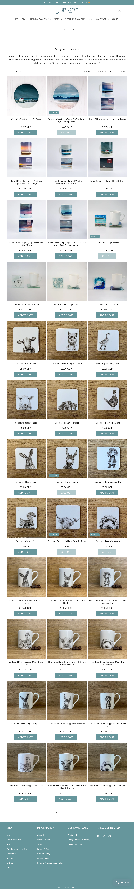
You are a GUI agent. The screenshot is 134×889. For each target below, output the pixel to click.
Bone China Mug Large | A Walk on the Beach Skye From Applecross (67, 243)
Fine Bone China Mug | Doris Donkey (67, 724)
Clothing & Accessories (17, 849)
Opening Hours (44, 840)
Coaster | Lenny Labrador (67, 423)
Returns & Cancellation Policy (50, 863)
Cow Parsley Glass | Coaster (26, 304)
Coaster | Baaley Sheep (26, 423)
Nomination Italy (14, 840)
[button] (9, 11)
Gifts (9, 844)
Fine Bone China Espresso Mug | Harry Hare (26, 601)
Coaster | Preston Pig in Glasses (67, 363)
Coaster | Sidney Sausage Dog (108, 482)
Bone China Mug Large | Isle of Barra (108, 181)
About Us (41, 835)
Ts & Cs (40, 844)
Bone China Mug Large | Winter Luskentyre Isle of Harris (67, 182)
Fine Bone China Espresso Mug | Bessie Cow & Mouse (67, 663)
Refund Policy (43, 858)
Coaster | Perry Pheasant (108, 423)
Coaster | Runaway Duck (107, 363)
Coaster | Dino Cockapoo (108, 541)
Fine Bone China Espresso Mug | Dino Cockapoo (108, 663)
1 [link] (49, 812)
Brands (10, 858)
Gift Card (11, 863)
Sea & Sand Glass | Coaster (67, 304)
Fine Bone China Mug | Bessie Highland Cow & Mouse (67, 786)
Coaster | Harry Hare (26, 482)
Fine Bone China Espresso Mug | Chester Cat (26, 663)
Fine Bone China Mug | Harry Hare (26, 724)
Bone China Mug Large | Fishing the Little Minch (26, 243)
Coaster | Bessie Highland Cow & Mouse (67, 541)
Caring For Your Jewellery (79, 840)
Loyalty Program (75, 844)
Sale (8, 867)
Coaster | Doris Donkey (67, 482)
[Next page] (85, 812)
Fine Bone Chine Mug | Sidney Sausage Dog (108, 725)
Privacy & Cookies (45, 849)
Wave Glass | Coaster (107, 304)
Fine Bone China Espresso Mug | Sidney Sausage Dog (108, 601)
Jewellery (11, 835)
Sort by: (86, 71)
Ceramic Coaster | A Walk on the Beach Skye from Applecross (67, 120)
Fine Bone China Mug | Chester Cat (26, 785)
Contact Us (73, 835)
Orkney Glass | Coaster (108, 242)
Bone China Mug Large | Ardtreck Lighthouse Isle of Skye (26, 182)
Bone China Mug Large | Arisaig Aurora (107, 119)
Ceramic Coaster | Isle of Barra (26, 119)
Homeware (11, 854)
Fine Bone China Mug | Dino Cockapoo (108, 785)
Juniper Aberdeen (70, 887)
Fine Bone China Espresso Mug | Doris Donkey (67, 601)
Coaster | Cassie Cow (26, 363)
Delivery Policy (43, 854)
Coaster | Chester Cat (26, 541)
